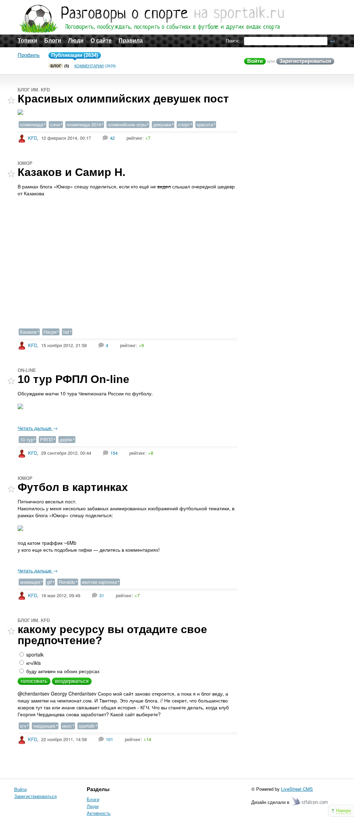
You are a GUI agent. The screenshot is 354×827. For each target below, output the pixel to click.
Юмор (25, 163)
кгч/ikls (33, 662)
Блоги (52, 40)
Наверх (343, 810)
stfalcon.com (310, 802)
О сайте (101, 40)
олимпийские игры (127, 124)
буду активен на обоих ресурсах (62, 671)
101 (109, 739)
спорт (184, 124)
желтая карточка (99, 582)
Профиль (29, 55)
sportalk (34, 654)
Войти (255, 61)
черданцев (44, 725)
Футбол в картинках (73, 487)
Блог (55, 66)
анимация (30, 582)
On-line (27, 370)
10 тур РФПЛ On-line (73, 379)
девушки (162, 124)
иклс (67, 725)
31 (101, 595)
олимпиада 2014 (84, 124)
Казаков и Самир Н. (71, 172)
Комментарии (89, 66)
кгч (23, 725)
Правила (131, 40)
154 (114, 453)
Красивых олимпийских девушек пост (123, 98)
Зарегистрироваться (305, 61)
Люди (76, 40)
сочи (55, 124)
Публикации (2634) (74, 55)
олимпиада (31, 124)
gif (49, 582)
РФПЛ (46, 439)
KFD (32, 138)
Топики (27, 40)
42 (112, 138)
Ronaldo (67, 582)
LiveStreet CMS (297, 789)
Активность (99, 813)
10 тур (26, 439)
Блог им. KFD (34, 89)
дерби (66, 439)
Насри (50, 331)
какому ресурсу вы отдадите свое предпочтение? (112, 635)
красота (205, 124)
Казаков (28, 331)
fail (66, 331)
